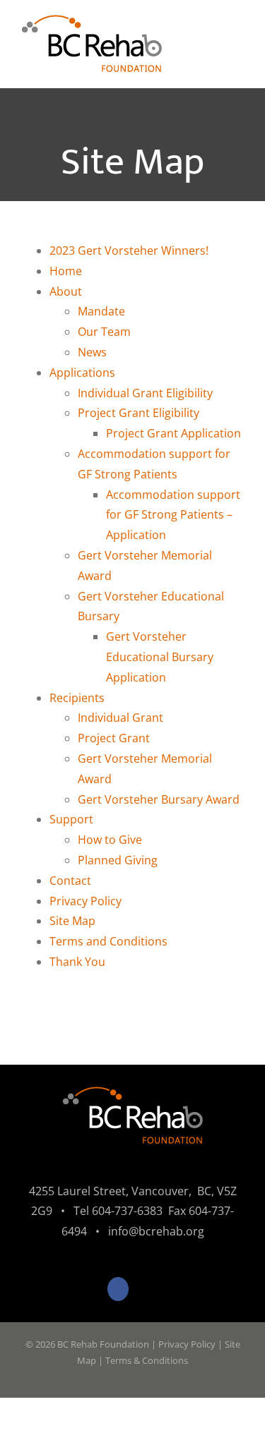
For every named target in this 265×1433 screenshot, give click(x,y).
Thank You (77, 961)
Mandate (101, 311)
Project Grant (114, 738)
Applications (82, 372)
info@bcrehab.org (156, 1231)
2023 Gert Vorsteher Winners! (128, 250)
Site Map (72, 921)
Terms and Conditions (108, 941)
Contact (70, 880)
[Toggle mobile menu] (238, 42)
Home (65, 271)
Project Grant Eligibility (138, 413)
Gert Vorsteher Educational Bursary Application (159, 657)
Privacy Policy (85, 901)
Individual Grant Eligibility (145, 393)
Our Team (104, 331)
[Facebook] (118, 1289)
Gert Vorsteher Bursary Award (159, 799)
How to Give (110, 839)
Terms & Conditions (146, 1360)
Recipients (77, 698)
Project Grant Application (173, 433)
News (92, 352)
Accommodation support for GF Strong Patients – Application (173, 515)
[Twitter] (147, 1289)
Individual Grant (120, 717)
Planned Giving (118, 860)
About (65, 291)
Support (71, 819)
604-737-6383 (127, 1211)
